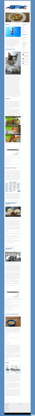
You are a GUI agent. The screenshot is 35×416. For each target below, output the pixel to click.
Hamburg (7, 24)
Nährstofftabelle (14, 200)
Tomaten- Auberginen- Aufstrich (11, 20)
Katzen (14, 96)
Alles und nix (8, 96)
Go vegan (9, 96)
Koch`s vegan (7, 98)
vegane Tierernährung (16, 96)
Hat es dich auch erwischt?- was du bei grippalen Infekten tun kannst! (11, 203)
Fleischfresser (13, 96)
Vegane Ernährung (17, 200)
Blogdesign (10, 285)
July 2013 (23, 49)
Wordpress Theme (12, 285)
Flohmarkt (7, 406)
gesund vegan (10, 200)
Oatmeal (16, 360)
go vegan (12, 200)
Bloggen (7, 285)
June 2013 (23, 50)
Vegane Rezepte (9, 360)
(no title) (23, 39)
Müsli (15, 360)
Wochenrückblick (24, 32)
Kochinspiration (24, 40)
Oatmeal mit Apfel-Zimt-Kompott (12, 314)
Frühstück (12, 360)
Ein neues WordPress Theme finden (9, 248)
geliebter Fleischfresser (10, 49)
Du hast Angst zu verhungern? (11, 167)
